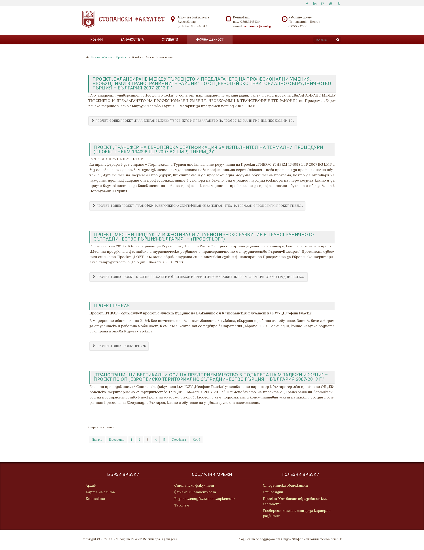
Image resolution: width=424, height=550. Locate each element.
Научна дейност (210, 39)
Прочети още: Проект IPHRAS (121, 346)
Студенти (170, 39)
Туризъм (181, 505)
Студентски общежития (285, 485)
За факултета (132, 39)
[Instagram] (322, 3)
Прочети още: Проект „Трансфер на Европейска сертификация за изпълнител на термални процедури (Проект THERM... (199, 206)
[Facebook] (306, 3)
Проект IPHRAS (112, 305)
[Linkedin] (314, 3)
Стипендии (273, 492)
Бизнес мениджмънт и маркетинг (204, 498)
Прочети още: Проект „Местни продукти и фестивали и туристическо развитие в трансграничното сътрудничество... (200, 277)
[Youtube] (330, 3)
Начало (97, 440)
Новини (97, 39)
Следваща (179, 440)
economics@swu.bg (257, 26)
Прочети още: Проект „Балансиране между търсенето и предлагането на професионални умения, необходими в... (195, 121)
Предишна (116, 440)
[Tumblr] (338, 3)
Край (196, 440)
